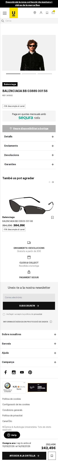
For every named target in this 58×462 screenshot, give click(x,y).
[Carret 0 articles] (53, 13)
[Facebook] (5, 372)
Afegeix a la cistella (22, 456)
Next (52, 182)
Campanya (8, 362)
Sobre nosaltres (11, 334)
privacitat (38, 314)
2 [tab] (29, 74)
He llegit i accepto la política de (24, 314)
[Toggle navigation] (4, 13)
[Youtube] (22, 372)
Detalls (8, 136)
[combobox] (29, 21)
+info (37, 118)
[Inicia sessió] (41, 13)
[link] (13, 12)
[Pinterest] (30, 372)
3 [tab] (45, 74)
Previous (49, 182)
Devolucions (11, 155)
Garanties (10, 164)
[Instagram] (14, 372)
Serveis (6, 344)
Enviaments (11, 146)
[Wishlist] (52, 217)
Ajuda (5, 353)
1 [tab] (13, 74)
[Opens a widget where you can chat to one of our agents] (12, 435)
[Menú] (24, 383)
